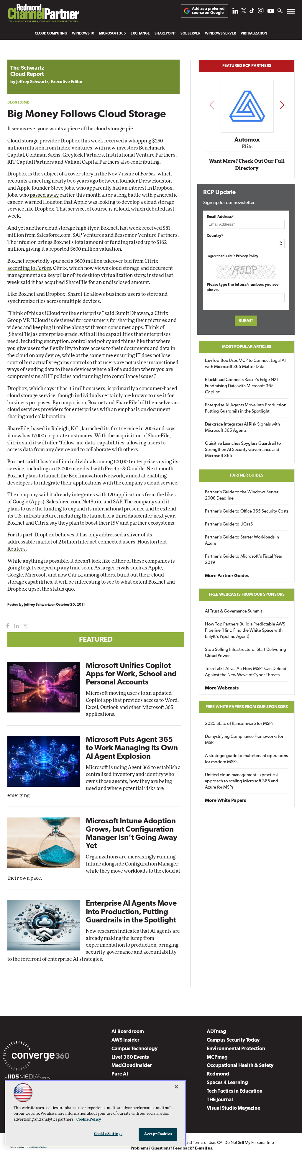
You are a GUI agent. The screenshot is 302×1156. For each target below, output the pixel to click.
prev (211, 105)
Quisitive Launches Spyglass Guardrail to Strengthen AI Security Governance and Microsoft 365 (243, 449)
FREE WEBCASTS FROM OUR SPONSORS (247, 594)
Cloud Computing (51, 33)
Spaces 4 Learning (227, 1082)
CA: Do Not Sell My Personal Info (245, 1143)
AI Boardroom (127, 1031)
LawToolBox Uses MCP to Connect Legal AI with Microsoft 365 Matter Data (245, 364)
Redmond (218, 1074)
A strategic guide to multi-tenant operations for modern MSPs (246, 759)
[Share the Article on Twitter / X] (24, 626)
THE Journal (220, 1099)
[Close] (176, 1086)
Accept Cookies (158, 1134)
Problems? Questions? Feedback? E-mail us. (172, 1148)
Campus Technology (134, 1048)
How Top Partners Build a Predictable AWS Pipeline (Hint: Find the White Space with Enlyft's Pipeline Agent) (245, 630)
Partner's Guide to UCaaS (229, 524)
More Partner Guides (227, 576)
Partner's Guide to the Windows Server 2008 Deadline (241, 495)
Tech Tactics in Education (234, 1091)
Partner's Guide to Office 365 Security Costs (246, 511)
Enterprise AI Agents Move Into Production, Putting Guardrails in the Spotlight (131, 912)
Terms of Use (204, 1143)
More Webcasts (222, 688)
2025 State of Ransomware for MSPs (239, 724)
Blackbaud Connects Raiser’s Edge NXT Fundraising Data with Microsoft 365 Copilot (242, 386)
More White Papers (225, 800)
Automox (247, 140)
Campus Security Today (233, 1040)
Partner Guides (246, 475)
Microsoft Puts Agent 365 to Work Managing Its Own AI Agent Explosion (132, 748)
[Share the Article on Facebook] (6, 626)
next (282, 105)
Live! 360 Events (130, 1057)
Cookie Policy (88, 1119)
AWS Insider (125, 1040)
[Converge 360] (36, 1057)
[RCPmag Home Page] (43, 15)
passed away (44, 195)
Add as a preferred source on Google (208, 11)
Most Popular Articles (246, 347)
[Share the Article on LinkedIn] (15, 626)
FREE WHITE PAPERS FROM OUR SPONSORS (247, 707)
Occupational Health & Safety (240, 1065)
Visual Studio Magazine (233, 1108)
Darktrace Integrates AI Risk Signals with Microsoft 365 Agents (242, 427)
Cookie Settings (108, 1134)
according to (29, 268)
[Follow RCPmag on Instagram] (261, 12)
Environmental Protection (236, 1048)
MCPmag (217, 1057)
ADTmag (216, 1031)
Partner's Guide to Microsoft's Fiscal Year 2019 (243, 559)
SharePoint (165, 33)
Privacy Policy (247, 256)
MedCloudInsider (131, 1065)
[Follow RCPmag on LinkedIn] (235, 12)
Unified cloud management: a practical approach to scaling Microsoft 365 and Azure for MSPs (241, 781)
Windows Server (220, 33)
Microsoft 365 (112, 33)
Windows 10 (83, 33)
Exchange (140, 33)
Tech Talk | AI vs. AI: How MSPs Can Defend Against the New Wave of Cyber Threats (245, 672)
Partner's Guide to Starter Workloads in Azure (242, 540)
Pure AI (119, 1074)
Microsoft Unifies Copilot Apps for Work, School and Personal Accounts (131, 674)
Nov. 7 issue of (131, 173)
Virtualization (254, 33)
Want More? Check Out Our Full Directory (247, 165)
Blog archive (21, 56)
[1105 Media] (27, 1077)
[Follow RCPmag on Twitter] (243, 11)
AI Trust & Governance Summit (233, 611)
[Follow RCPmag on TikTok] (252, 12)
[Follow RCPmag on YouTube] (270, 11)
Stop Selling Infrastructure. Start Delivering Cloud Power (245, 653)
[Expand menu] (291, 12)
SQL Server (190, 33)
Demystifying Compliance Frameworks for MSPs (244, 740)
